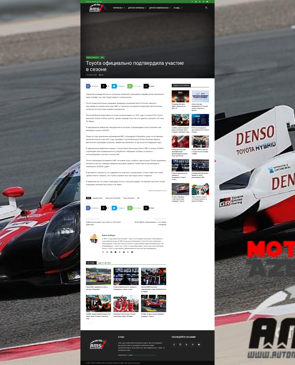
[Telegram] (116, 252)
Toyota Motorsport (129, 198)
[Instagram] (196, 1)
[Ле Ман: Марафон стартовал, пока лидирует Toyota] (180, 189)
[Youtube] (207, 1)
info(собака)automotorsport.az (145, 355)
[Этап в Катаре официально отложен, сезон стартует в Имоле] (200, 96)
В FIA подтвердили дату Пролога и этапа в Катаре (200, 130)
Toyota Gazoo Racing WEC (113, 198)
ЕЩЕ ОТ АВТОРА (104, 263)
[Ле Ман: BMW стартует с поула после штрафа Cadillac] (200, 142)
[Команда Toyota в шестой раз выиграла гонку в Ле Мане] (126, 303)
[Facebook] (192, 1)
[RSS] (199, 1)
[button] (206, 8)
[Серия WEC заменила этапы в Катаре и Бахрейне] (98, 276)
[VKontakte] (125, 252)
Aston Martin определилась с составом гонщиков (150, 223)
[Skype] (112, 252)
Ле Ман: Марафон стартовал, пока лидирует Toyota (178, 199)
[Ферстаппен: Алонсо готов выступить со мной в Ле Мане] (200, 189)
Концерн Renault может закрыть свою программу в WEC (200, 175)
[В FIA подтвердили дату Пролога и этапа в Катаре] (200, 120)
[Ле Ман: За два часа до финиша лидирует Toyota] (153, 303)
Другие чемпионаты (92, 57)
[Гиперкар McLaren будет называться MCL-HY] (180, 96)
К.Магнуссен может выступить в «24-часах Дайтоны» (103, 223)
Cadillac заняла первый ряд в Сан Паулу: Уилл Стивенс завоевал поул (98, 316)
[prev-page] (87, 323)
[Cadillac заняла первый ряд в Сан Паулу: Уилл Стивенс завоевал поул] (98, 303)
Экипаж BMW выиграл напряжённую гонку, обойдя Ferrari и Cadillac (153, 289)
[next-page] (91, 323)
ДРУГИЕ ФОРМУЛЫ (136, 8)
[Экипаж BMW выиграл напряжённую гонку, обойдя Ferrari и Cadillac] (153, 276)
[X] (203, 1)
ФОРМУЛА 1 (118, 8)
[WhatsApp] (129, 252)
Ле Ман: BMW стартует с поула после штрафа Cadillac (200, 152)
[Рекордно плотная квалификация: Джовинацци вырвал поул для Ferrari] (180, 142)
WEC (102, 57)
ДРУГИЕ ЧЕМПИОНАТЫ (159, 8)
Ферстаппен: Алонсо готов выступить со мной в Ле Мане (199, 199)
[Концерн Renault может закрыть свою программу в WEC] (200, 165)
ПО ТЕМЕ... (91, 263)
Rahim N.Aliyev (108, 235)
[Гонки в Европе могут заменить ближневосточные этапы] (126, 276)
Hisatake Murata (97, 198)
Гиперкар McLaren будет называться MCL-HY (178, 106)
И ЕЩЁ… (177, 8)
